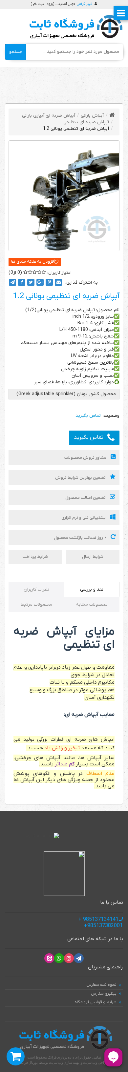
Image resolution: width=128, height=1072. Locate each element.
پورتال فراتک (28, 1062)
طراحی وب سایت (96, 1062)
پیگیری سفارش (104, 993)
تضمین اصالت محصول (86, 497)
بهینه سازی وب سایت (64, 1062)
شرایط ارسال (92, 556)
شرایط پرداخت (35, 556)
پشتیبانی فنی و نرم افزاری (84, 517)
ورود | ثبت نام (43, 4)
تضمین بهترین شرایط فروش (81, 477)
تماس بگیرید (88, 437)
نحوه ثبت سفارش (101, 984)
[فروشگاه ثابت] (74, 27)
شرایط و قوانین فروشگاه (96, 1002)
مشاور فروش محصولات (85, 457)
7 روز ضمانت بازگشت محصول (80, 537)
